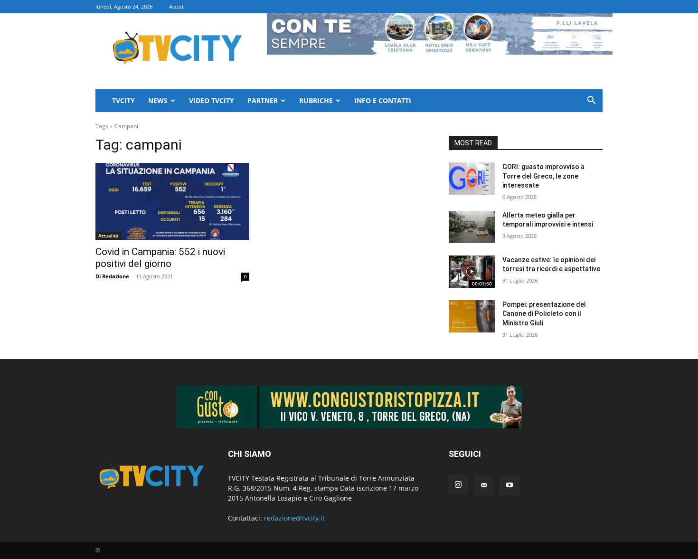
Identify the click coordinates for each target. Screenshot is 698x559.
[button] (591, 101)
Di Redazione (112, 276)
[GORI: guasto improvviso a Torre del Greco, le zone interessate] (472, 178)
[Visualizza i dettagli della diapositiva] (349, 407)
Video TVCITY (211, 100)
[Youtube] (509, 485)
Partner (262, 100)
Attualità (108, 235)
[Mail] (483, 485)
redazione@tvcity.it (294, 517)
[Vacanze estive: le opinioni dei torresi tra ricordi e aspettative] (472, 272)
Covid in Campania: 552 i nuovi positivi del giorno (160, 257)
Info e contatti (382, 100)
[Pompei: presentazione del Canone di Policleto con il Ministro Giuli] (472, 316)
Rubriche (316, 100)
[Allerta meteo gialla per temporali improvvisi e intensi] (472, 227)
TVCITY (123, 100)
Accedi (177, 6)
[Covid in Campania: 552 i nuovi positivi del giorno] (172, 201)
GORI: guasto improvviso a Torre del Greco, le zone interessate (543, 176)
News (158, 100)
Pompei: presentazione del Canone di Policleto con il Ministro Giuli (544, 314)
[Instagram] (458, 484)
